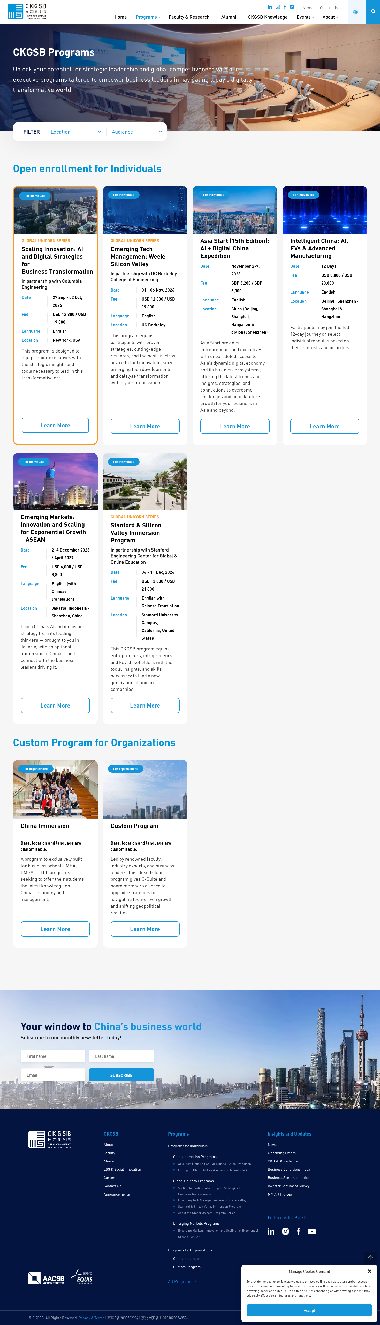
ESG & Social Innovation (122, 1169)
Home (121, 17)
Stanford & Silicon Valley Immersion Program (136, 532)
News (307, 7)
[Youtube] (292, 8)
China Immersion (45, 826)
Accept (309, 1310)
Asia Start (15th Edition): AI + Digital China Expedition (234, 247)
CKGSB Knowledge (268, 17)
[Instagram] (278, 8)
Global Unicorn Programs (193, 1180)
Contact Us (329, 7)
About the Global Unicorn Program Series (206, 1213)
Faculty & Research (189, 17)
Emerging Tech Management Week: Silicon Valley (138, 256)
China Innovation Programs (195, 1156)
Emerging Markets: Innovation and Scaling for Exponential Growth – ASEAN (53, 528)
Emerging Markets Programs (196, 1223)
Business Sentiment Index (288, 1177)
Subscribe (121, 1075)
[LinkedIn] (270, 8)
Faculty (109, 1153)
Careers (110, 1177)
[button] (369, 1271)
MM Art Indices (280, 1194)
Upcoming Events (282, 1153)
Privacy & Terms (91, 1317)
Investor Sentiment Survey (288, 1186)
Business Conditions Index (289, 1169)
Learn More (55, 425)
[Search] (373, 11)
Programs (146, 17)
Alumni (228, 17)
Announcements (117, 1194)
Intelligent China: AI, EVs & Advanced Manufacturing (319, 247)
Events (304, 17)
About (329, 17)
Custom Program (134, 826)
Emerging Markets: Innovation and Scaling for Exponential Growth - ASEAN (218, 1234)
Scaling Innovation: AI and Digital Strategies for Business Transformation (57, 260)
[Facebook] (285, 8)
